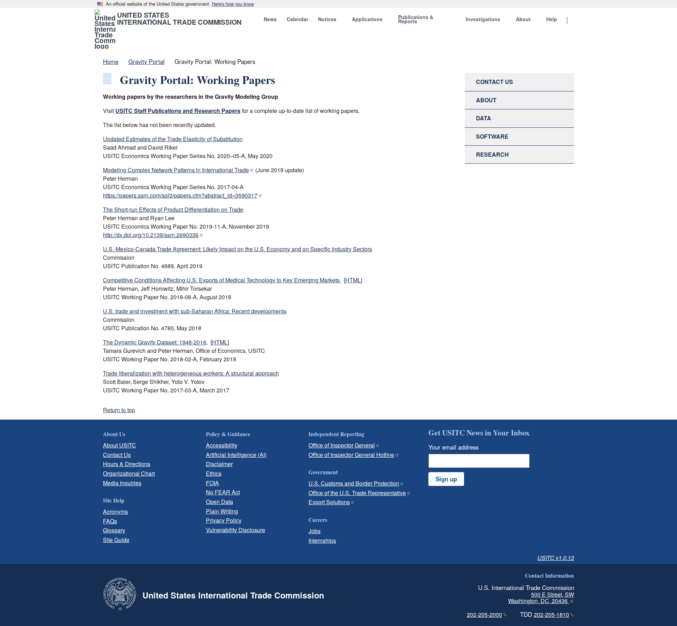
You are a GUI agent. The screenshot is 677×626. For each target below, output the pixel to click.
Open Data (219, 502)
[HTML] (353, 280)
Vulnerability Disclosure (235, 530)
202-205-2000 (484, 614)
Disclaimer (219, 464)
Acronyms (115, 511)
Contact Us (117, 455)
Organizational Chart (129, 473)
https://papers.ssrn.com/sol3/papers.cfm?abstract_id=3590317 (180, 195)
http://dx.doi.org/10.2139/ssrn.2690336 (151, 235)
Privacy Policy (224, 520)
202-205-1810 (551, 614)
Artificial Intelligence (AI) (236, 455)
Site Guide (116, 540)
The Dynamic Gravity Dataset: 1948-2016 (154, 342)
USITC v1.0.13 (555, 558)
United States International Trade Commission (179, 18)
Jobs (315, 531)
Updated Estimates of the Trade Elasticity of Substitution (173, 139)
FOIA (212, 483)
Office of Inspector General (342, 445)
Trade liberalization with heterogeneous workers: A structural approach (191, 373)
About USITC (119, 445)
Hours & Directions (126, 464)
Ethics (213, 473)
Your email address (453, 447)
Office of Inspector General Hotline (351, 455)
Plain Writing (222, 511)
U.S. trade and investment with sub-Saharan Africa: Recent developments (194, 311)
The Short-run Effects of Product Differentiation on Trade (173, 209)
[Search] (576, 20)
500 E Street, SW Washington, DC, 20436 (541, 597)
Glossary (114, 530)
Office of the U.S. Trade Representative (357, 493)
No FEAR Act (223, 492)
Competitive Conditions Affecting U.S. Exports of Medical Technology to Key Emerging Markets (221, 280)
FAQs (110, 521)
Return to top (119, 410)
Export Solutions (329, 502)
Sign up (446, 479)
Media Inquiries (122, 483)
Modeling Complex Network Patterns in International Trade (176, 170)
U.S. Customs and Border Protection (354, 483)
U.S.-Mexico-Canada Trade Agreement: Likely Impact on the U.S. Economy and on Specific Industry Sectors (237, 249)
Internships (322, 540)
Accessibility (221, 445)
